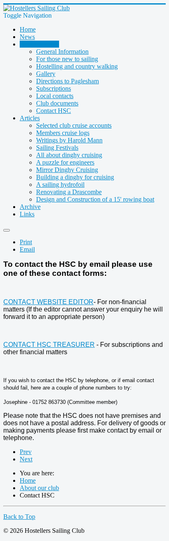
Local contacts (54, 95)
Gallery (45, 73)
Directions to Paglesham (67, 81)
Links (27, 214)
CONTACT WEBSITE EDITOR (48, 301)
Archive (30, 206)
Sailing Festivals (57, 147)
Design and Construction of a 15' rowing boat (95, 199)
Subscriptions (53, 88)
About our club (39, 44)
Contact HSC (53, 110)
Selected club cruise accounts (74, 125)
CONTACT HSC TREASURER (49, 344)
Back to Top (19, 516)
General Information (62, 51)
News (27, 36)
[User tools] (6, 230)
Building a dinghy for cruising (75, 177)
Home (28, 29)
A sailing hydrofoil (60, 184)
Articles (30, 118)
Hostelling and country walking (77, 66)
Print (26, 241)
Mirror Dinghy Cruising (67, 169)
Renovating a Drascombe (69, 191)
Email (27, 249)
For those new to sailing (67, 58)
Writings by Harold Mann (69, 140)
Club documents (57, 103)
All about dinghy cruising (69, 154)
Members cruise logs (62, 132)
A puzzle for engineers (65, 162)
